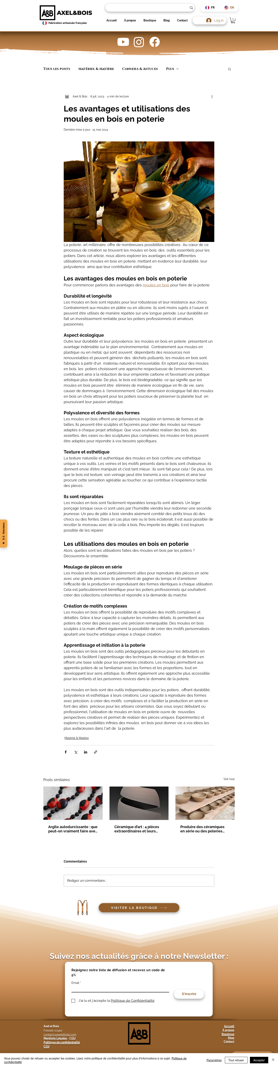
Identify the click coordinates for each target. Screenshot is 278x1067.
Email (75, 982)
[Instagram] (139, 42)
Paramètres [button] (214, 1060)
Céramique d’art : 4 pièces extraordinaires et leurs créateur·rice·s (136, 829)
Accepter (259, 1060)
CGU (72, 1038)
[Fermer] (273, 1060)
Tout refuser (236, 1060)
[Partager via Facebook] (66, 752)
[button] (233, 20)
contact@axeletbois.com (60, 1034)
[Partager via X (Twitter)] (76, 752)
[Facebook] (154, 42)
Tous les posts (56, 69)
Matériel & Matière (96, 69)
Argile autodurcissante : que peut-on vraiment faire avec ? (72, 829)
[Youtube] (123, 42)
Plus (170, 69)
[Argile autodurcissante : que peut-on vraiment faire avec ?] (73, 803)
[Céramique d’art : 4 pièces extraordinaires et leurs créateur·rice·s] (139, 803)
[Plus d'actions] (211, 96)
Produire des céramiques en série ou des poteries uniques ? (202, 829)
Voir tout (229, 779)
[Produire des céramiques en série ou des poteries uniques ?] (205, 803)
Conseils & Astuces (140, 69)
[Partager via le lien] (95, 752)
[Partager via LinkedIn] (86, 752)
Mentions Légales (56, 1038)
